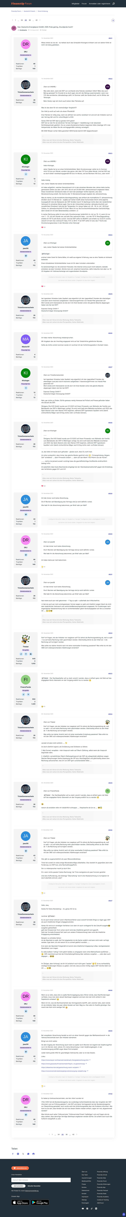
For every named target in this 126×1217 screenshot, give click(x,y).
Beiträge (19, 68)
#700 (110, 1094)
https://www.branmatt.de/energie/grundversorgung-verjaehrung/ (63, 1071)
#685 (110, 294)
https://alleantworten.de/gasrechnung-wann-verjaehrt (60, 1067)
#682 (110, 79)
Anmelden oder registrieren (99, 4)
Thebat (45, 678)
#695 (110, 783)
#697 (110, 901)
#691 (110, 574)
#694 (110, 714)
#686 (110, 333)
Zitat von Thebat (49, 722)
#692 (110, 633)
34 (22, 20)
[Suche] (113, 3)
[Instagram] (87, 1208)
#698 (110, 990)
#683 (110, 153)
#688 (110, 423)
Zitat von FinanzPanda (51, 791)
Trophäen (19, 66)
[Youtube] (83, 1208)
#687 (110, 367)
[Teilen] (113, 20)
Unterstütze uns (22, 1168)
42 (36, 20)
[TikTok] (92, 1208)
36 (30, 20)
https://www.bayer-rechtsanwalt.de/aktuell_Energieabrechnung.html (65, 1060)
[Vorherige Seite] (12, 20)
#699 (110, 1031)
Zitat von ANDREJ (50, 87)
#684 (110, 235)
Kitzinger (46, 254)
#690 (110, 534)
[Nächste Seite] (40, 20)
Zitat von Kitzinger (50, 243)
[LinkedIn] (96, 1208)
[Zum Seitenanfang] (123, 1214)
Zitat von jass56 (49, 542)
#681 (110, 38)
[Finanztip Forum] (21, 3)
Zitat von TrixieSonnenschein (54, 375)
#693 (110, 674)
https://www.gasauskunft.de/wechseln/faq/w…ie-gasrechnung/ (63, 1064)
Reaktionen (20, 64)
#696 (110, 830)
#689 (110, 494)
